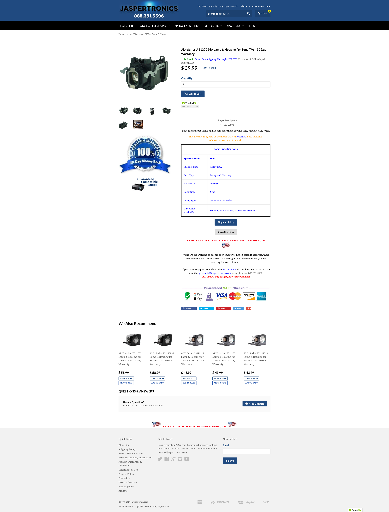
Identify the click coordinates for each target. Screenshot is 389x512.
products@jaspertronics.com (215, 273)
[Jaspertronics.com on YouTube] (186, 460)
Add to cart (126, 383)
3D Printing (212, 25)
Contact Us (124, 478)
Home (121, 34)
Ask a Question (226, 232)
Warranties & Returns (131, 453)
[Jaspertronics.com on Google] (173, 460)
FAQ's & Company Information (135, 457)
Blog (252, 25)
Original (242, 136)
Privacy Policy (126, 474)
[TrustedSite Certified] (190, 104)
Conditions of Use (128, 469)
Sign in (244, 6)
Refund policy (126, 486)
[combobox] (229, 13)
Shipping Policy (226, 222)
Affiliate (123, 491)
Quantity (187, 78)
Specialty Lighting (186, 25)
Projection (126, 25)
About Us (124, 445)
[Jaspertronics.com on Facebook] (166, 460)
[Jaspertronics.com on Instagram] (180, 460)
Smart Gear (234, 25)
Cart (266, 12)
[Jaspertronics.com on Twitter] (160, 460)
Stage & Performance (154, 25)
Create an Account (261, 6)
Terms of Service (128, 482)
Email (226, 445)
